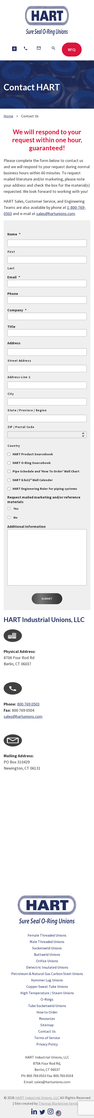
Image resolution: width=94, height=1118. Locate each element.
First (11, 252)
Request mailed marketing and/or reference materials (43, 499)
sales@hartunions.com (55, 213)
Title (11, 326)
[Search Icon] (53, 49)
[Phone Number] (25, 49)
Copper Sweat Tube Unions (47, 986)
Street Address (19, 361)
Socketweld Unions (47, 948)
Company (16, 310)
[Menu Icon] (14, 48)
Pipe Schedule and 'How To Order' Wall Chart (46, 471)
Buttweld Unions (47, 954)
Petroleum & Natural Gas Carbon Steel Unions (47, 973)
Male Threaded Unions (47, 941)
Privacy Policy (47, 1044)
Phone (12, 293)
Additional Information (26, 526)
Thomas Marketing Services (59, 1103)
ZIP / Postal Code (21, 427)
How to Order (47, 1012)
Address (14, 343)
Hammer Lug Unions (47, 980)
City (11, 394)
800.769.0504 (63, 1075)
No (15, 517)
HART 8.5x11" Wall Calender (33, 480)
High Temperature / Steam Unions (47, 993)
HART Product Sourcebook (33, 454)
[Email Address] (39, 48)
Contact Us (47, 1031)
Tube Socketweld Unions (47, 1005)
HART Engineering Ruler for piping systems (45, 489)
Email (13, 277)
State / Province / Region (27, 410)
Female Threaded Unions (47, 935)
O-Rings (47, 999)
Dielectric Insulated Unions (47, 967)
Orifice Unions (47, 961)
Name (14, 234)
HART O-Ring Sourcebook (32, 463)
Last (11, 268)
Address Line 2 (19, 377)
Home (8, 116)
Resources (47, 1018)
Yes (15, 508)
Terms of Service (47, 1037)
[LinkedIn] (34, 1112)
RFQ (72, 49)
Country (14, 446)
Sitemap (47, 1025)
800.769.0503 (28, 704)
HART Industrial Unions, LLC (37, 1097)
